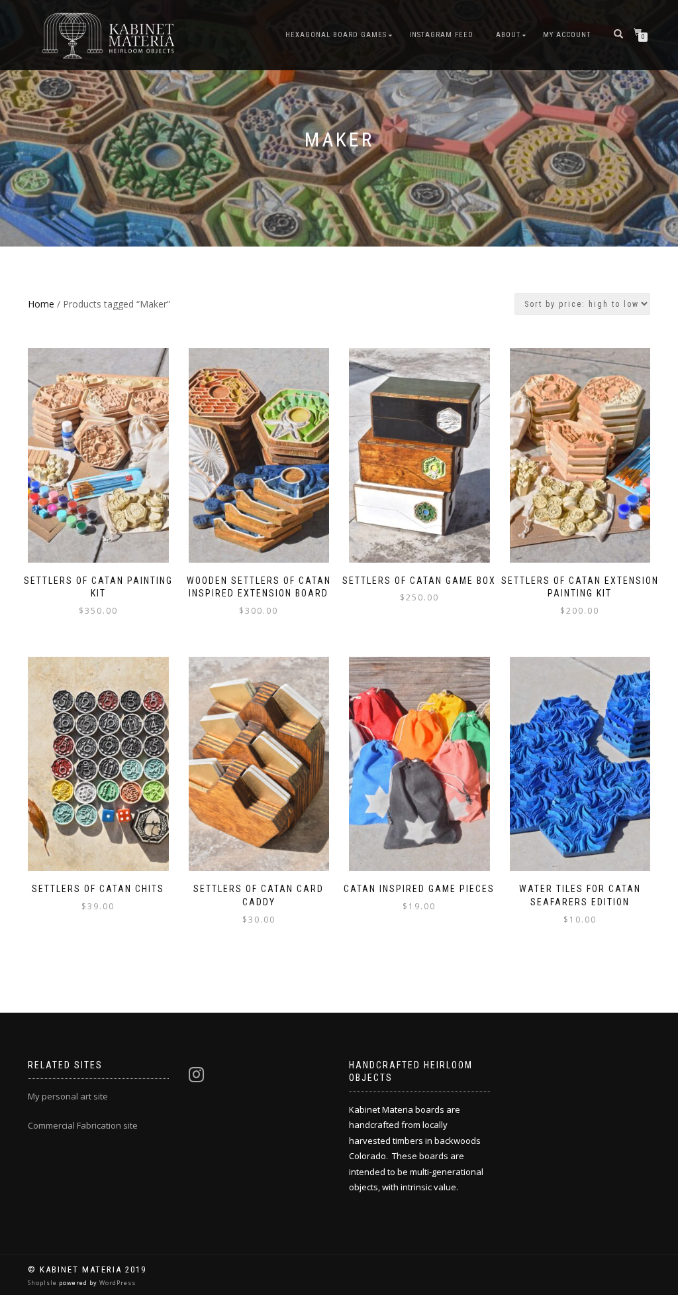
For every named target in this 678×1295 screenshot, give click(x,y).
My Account (567, 34)
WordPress (116, 1282)
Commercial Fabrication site (83, 1125)
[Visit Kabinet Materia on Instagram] (196, 1078)
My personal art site (68, 1096)
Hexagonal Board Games (336, 34)
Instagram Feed (441, 34)
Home (41, 304)
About (508, 34)
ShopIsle (43, 1282)
